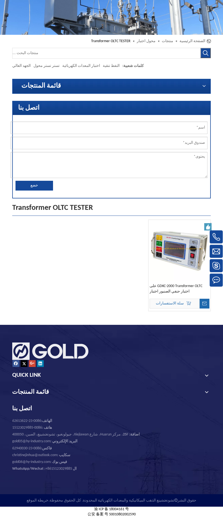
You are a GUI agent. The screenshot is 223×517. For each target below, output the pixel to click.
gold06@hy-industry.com (39, 462)
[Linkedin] (40, 363)
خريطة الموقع (37, 501)
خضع (34, 185)
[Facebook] (16, 363)
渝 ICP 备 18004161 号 (111, 509)
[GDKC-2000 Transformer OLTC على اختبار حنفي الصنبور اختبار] (179, 251)
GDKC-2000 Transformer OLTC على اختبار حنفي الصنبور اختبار (176, 289)
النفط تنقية (111, 66)
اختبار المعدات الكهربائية (81, 66)
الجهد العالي (21, 66)
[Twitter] (24, 363)
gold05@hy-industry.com (31, 441)
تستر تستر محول (46, 66)
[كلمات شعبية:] (205, 53)
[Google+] (32, 363)
